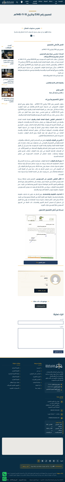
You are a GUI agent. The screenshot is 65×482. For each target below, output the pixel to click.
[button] (32, 36)
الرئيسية (60, 1)
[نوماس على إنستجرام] (53, 460)
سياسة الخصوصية (22, 479)
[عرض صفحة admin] (55, 279)
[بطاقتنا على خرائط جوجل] (38, 460)
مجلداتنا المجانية (36, 382)
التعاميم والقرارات (34, 2)
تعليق (61, 326)
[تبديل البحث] (17, 2)
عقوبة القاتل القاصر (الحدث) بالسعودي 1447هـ (8, 62)
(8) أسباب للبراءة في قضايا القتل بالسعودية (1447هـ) (8, 81)
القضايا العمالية (15, 376)
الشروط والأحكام (13, 479)
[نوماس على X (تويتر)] (57, 460)
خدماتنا (50, 1)
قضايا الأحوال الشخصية (13, 373)
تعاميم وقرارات (40, 306)
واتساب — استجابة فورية (53, 414)
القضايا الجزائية (15, 368)
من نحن (56, 2)
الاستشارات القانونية (14, 388)
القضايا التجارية (15, 371)
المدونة (45, 1)
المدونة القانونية (36, 376)
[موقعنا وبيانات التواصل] (22, 2)
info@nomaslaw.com (54, 417)
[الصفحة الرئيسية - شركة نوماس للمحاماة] (54, 366)
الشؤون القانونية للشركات (13, 385)
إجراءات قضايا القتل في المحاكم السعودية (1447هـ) (8, 100)
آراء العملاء (37, 385)
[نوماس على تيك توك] (46, 460)
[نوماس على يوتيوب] (50, 460)
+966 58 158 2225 (54, 410)
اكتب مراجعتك (25, 466)
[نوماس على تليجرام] (42, 460)
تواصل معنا (26, 2)
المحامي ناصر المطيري (35, 373)
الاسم (61, 319)
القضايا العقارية (15, 379)
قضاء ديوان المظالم (14, 382)
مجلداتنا (40, 1)
